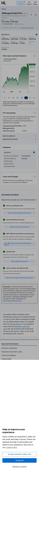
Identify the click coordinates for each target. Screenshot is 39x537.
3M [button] (17, 97)
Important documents (10, 139)
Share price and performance (14, 56)
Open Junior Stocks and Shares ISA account (19, 278)
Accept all (20, 460)
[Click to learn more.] (37, 35)
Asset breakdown (9, 136)
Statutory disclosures (9, 348)
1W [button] (9, 97)
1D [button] (4, 97)
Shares (4, 9)
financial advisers (16, 324)
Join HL (21, 3)
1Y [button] (26, 97)
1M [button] (13, 97)
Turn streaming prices (27, 27)
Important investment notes (12, 352)
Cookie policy (7, 359)
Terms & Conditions (9, 355)
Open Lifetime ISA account (19, 261)
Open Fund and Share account (19, 227)
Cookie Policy (11, 447)
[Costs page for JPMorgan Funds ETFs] (20, 179)
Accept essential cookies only (19, 454)
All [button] (34, 97)
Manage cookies (19, 466)
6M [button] (22, 97)
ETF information (9, 113)
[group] (19, 98)
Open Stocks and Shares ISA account (19, 213)
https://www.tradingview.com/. (12, 301)
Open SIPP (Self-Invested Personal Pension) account (17, 244)
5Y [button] (30, 97)
